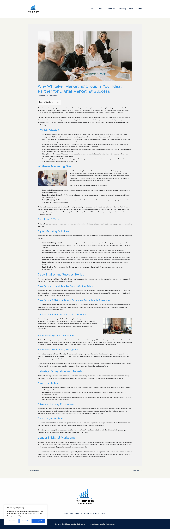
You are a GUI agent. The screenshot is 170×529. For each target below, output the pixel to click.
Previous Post (34, 470)
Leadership (111, 9)
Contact (139, 9)
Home (92, 9)
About (131, 9)
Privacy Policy (74, 513)
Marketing (122, 9)
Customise (12, 521)
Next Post (137, 470)
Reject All (25, 521)
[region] (25, 514)
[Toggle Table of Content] (57, 102)
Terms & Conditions (87, 513)
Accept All (38, 521)
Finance (100, 9)
